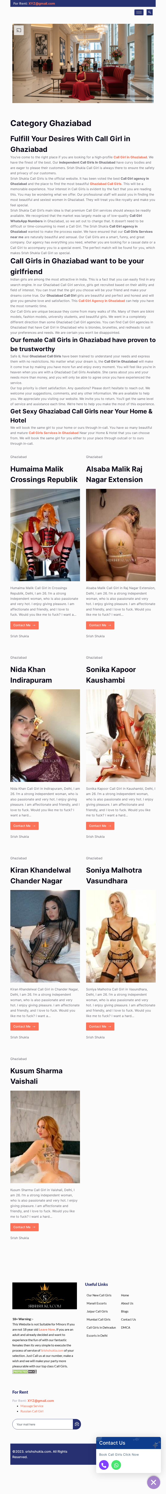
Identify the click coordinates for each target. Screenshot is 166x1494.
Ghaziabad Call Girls (105, 184)
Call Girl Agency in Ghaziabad (102, 301)
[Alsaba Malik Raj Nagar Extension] (121, 535)
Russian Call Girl (31, 1411)
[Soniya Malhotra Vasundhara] (121, 936)
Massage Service (31, 1406)
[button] (156, 1443)
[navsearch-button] (150, 12)
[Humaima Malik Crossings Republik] (45, 535)
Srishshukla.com (52, 1350)
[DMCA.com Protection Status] (24, 1371)
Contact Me (26, 624)
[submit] (77, 1424)
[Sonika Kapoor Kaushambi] (121, 735)
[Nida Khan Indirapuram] (45, 735)
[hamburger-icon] (139, 12)
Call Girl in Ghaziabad (130, 157)
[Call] (104, 1465)
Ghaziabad (18, 457)
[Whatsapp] (116, 1465)
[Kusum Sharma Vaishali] (45, 1137)
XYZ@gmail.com (42, 3)
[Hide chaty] (153, 1482)
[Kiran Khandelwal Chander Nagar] (45, 936)
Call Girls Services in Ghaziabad (54, 433)
